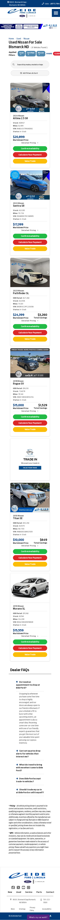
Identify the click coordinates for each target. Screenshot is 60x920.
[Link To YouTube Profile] (23, 887)
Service (28, 892)
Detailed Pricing (28, 143)
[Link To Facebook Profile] (13, 887)
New (10, 892)
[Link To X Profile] (18, 887)
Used (18, 892)
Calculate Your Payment (30, 155)
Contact (50, 892)
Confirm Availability (30, 149)
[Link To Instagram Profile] (28, 887)
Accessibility (46, 909)
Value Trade (30, 161)
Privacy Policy (32, 908)
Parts (39, 892)
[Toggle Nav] (56, 13)
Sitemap (22, 909)
